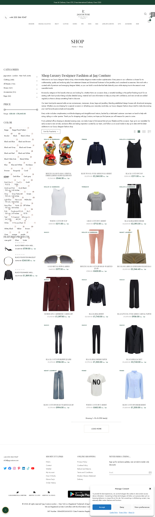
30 (21, 205)
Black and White (24, 153)
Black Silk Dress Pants (96, 359)
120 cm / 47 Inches (12, 213)
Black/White (24, 159)
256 (11, 128)
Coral (26, 170)
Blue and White (16, 165)
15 (16, 151)
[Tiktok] (28, 468)
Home (74, 46)
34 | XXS (8, 219)
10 (24, 180)
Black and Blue (9, 141)
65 (21, 188)
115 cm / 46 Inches (12, 207)
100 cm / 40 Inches (12, 190)
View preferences (142, 507)
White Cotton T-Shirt (96, 405)
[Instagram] (14, 468)
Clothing (7, 79)
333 (32, 226)
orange (14, 234)
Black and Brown (25, 141)
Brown (27, 228)
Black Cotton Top (134, 174)
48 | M (18, 219)
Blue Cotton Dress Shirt (134, 405)
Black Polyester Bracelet (25, 257)
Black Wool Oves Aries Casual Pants (134, 314)
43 (30, 157)
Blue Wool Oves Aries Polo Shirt (96, 174)
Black (15, 136)
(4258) (29, 76)
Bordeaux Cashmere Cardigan (58, 314)
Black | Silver (25, 136)
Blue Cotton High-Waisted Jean (59, 405)
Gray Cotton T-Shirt (96, 221)
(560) (9, 96)
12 (32, 139)
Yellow (19, 228)
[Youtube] (32, 468)
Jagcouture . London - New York (15, 75)
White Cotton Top (58, 221)
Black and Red (9, 153)
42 (21, 200)
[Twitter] (5, 468)
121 (32, 180)
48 (32, 151)
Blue (5, 165)
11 (22, 168)
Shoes (6, 88)
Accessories (8, 92)
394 (10, 163)
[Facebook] (9, 468)
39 (34, 163)
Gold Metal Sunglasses (59, 267)
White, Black (8, 228)
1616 (19, 134)
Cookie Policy (114, 512)
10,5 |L (7, 184)
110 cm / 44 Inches (12, 202)
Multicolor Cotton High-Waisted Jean (96, 268)
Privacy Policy (123, 512)
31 (19, 232)
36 (23, 226)
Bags (5, 96)
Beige (6, 130)
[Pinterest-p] (18, 468)
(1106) (13, 84)
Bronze (6, 170)
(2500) (12, 80)
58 (21, 194)
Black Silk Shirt (96, 314)
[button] (150, 488)
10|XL (16, 184)
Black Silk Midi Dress (134, 221)
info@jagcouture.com (11, 460)
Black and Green (25, 147)
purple (23, 234)
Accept (102, 507)
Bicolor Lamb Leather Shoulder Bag (134, 267)
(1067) (10, 88)
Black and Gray (9, 147)
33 (24, 223)
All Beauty (7, 84)
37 (27, 232)
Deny (122, 507)
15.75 (25, 213)
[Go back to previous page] (5, 510)
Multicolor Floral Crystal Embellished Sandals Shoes (59, 175)
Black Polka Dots (10, 159)
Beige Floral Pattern (19, 130)
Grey (6, 234)
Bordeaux (29, 165)
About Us (131, 512)
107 (11, 134)
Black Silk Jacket (134, 359)
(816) (14, 92)
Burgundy (16, 170)
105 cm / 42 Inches (12, 196)
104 (22, 217)
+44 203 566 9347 (18, 17)
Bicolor (6, 136)
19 (33, 174)
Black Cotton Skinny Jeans (58, 359)
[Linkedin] (23, 468)
